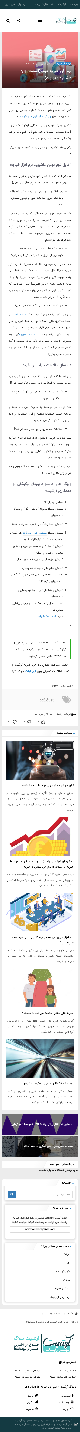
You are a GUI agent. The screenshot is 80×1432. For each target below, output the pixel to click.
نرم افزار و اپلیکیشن (59, 1297)
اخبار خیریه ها (62, 1271)
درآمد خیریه (27, 334)
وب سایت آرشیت (68, 4)
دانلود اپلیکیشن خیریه (16, 4)
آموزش (66, 1254)
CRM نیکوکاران (47, 616)
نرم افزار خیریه (64, 63)
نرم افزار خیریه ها (43, 4)
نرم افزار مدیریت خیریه (27, 1370)
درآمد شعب (19, 314)
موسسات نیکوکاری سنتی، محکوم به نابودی (48, 1083)
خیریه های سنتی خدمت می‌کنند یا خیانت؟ (48, 1013)
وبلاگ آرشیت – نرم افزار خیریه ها (52, 714)
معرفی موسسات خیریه (27, 1376)
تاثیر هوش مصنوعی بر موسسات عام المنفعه (48, 785)
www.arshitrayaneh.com (40, 1229)
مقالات (66, 1280)
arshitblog (32, 63)
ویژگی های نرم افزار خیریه (35, 116)
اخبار (67, 1263)
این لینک (30, 671)
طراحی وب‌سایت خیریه (63, 1376)
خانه (71, 1313)
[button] (18, 20)
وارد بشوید (45, 1170)
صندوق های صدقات (35, 532)
